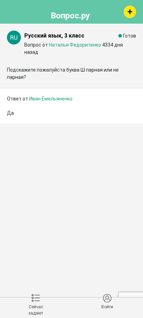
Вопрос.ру (70, 14)
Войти (107, 306)
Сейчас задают (35, 310)
